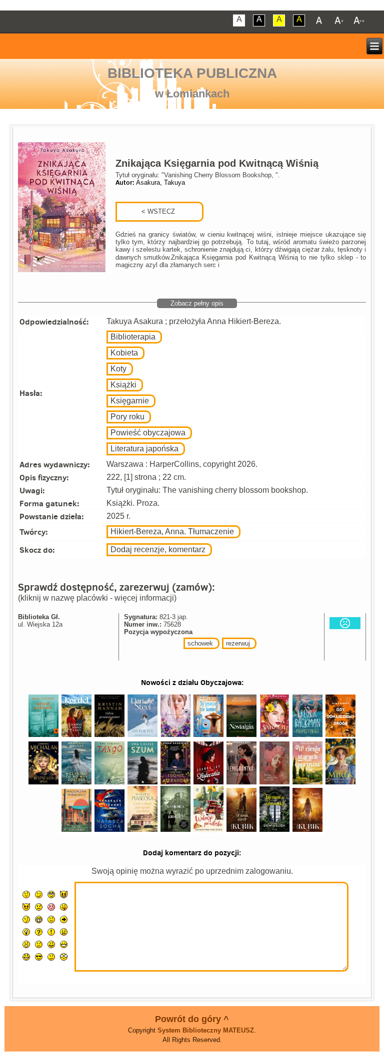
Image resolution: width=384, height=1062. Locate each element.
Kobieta (124, 353)
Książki (123, 384)
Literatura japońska (144, 448)
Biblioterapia (133, 337)
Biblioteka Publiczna (192, 73)
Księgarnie (129, 400)
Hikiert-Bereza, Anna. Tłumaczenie (172, 531)
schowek (200, 643)
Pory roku (127, 416)
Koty (118, 368)
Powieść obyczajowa (148, 432)
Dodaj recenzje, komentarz (158, 549)
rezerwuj (238, 643)
